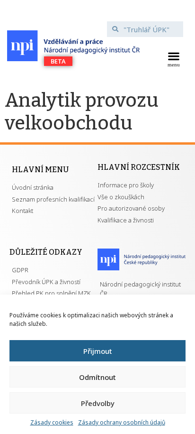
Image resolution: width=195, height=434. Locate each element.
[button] (174, 58)
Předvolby (98, 403)
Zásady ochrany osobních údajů (121, 422)
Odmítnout (97, 377)
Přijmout (97, 351)
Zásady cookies (51, 422)
